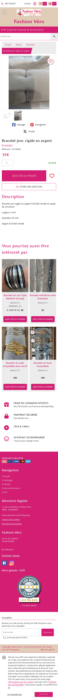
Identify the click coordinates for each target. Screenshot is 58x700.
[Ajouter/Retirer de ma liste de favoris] (52, 176)
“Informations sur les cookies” (21, 682)
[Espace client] (35, 3)
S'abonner (47, 632)
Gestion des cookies (11, 519)
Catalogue (8, 480)
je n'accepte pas (14, 694)
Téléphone (9, 549)
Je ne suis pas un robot (17, 637)
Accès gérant (48, 649)
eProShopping (12, 649)
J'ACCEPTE (43, 694)
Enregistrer (40, 124)
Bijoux (18, 44)
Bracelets (30, 44)
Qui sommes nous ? (12, 488)
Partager (21, 124)
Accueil (8, 44)
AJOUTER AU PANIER (24, 175)
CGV (5, 492)
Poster (31, 131)
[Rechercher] (54, 36)
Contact (27, 3)
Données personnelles (12, 524)
